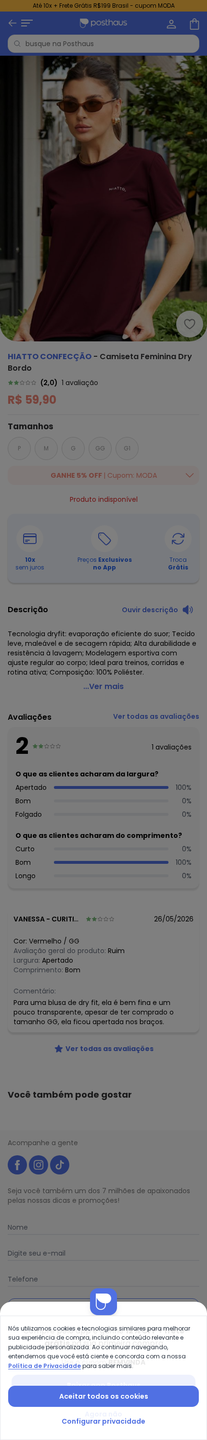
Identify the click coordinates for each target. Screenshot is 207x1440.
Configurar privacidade (103, 1421)
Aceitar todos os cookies (103, 1396)
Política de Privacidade (44, 1366)
